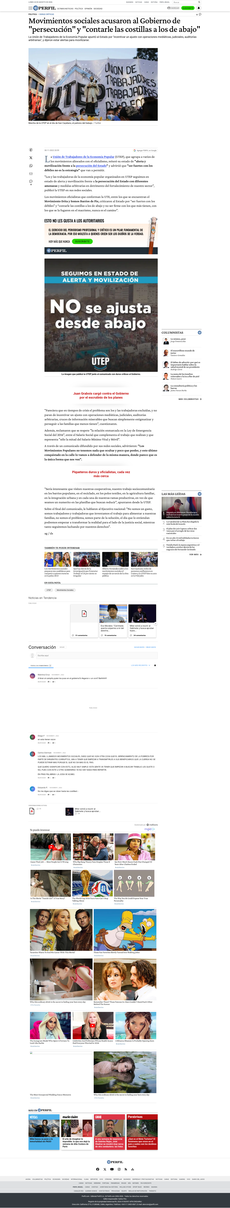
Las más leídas (173, 494)
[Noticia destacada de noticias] (43, 1118)
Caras (146, 2)
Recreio (146, 1187)
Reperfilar (118, 1179)
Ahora (28, 1179)
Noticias (138, 2)
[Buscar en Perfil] (199, 2)
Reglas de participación (138, 1191)
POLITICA (32, 14)
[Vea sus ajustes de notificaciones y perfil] (198, 8)
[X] (104, 1169)
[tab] (41, 665)
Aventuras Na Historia (109, 1187)
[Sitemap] (132, 1169)
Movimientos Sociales (65, 590)
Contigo (95, 1187)
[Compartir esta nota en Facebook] (30, 149)
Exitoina (174, 1179)
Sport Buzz (137, 1187)
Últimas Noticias (65, 9)
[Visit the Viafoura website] (152, 825)
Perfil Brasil (165, 2)
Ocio (101, 1179)
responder (42, 682)
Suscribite (187, 8)
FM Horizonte (146, 1183)
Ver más (194, 554)
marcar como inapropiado (151, 683)
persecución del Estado (91, 165)
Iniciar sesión (139, 647)
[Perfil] (45, 1110)
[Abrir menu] (30, 8)
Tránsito (152, 1191)
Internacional (76, 1179)
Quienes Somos (91, 1191)
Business (129, 2)
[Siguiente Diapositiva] (155, 623)
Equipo (124, 1191)
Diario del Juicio (198, 1179)
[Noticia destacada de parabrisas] (142, 1118)
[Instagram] (119, 1169)
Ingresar (175, 8)
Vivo (188, 1179)
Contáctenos (104, 1191)
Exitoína (154, 2)
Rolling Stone (125, 1187)
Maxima (154, 1187)
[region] (93, 735)
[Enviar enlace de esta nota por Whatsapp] (30, 165)
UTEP (49, 590)
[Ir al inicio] (44, 8)
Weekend (97, 1183)
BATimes (136, 1183)
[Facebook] (97, 1169)
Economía (56, 1179)
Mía (129, 1183)
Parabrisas (115, 1183)
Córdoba (108, 1179)
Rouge (123, 1183)
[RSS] (126, 1169)
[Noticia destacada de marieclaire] (76, 1118)
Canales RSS (78, 1191)
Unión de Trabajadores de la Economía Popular (83, 156)
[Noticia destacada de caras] (109, 1118)
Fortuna (105, 1183)
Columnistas (172, 332)
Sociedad (98, 9)
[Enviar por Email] (30, 173)
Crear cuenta (151, 647)
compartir (141, 682)
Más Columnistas (189, 399)
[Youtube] (112, 1169)
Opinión (88, 9)
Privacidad (115, 1191)
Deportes (94, 1179)
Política (79, 9)
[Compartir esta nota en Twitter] (30, 157)
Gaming (182, 1179)
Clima (86, 1179)
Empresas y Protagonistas (143, 1179)
